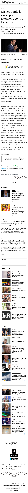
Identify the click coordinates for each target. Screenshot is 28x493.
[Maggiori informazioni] (22, 67)
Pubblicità (11, 466)
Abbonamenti (5, 464)
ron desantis (15, 174)
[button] (2, 473)
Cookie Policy (15, 468)
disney (2, 174)
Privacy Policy (6, 468)
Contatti (23, 464)
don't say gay (8, 174)
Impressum (17, 464)
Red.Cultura (5, 62)
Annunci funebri (17, 466)
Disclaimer (11, 464)
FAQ (6, 466)
